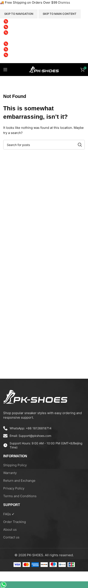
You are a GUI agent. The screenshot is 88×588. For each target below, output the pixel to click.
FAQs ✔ (9, 514)
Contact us (11, 537)
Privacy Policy (13, 488)
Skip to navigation (18, 13)
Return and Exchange (19, 481)
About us (10, 529)
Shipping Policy (15, 465)
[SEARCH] (80, 145)
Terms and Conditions (20, 496)
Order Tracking (14, 522)
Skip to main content (59, 13)
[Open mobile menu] (5, 69)
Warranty (10, 473)
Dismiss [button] (64, 2)
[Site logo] (44, 69)
